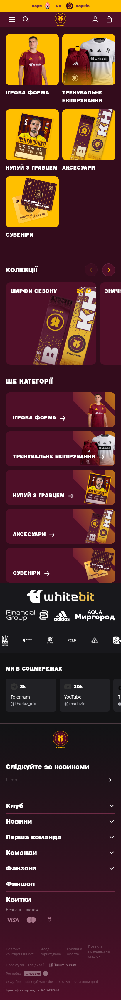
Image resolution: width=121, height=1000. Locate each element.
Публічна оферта (74, 951)
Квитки (18, 899)
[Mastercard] (31, 920)
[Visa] (13, 920)
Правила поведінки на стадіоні (99, 951)
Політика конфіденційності (20, 951)
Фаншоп (20, 884)
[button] (108, 269)
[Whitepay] (49, 920)
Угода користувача (50, 951)
